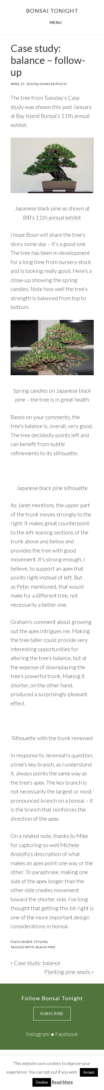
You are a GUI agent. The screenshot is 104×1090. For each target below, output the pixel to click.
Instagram (38, 1034)
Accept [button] (89, 1072)
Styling (41, 942)
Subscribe (52, 1013)
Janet (24, 505)
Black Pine (45, 947)
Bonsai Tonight (52, 10)
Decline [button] (42, 1082)
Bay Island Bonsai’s (38, 115)
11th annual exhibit (58, 217)
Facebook (66, 1034)
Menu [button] (56, 22)
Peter (23, 586)
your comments (51, 417)
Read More (62, 1081)
